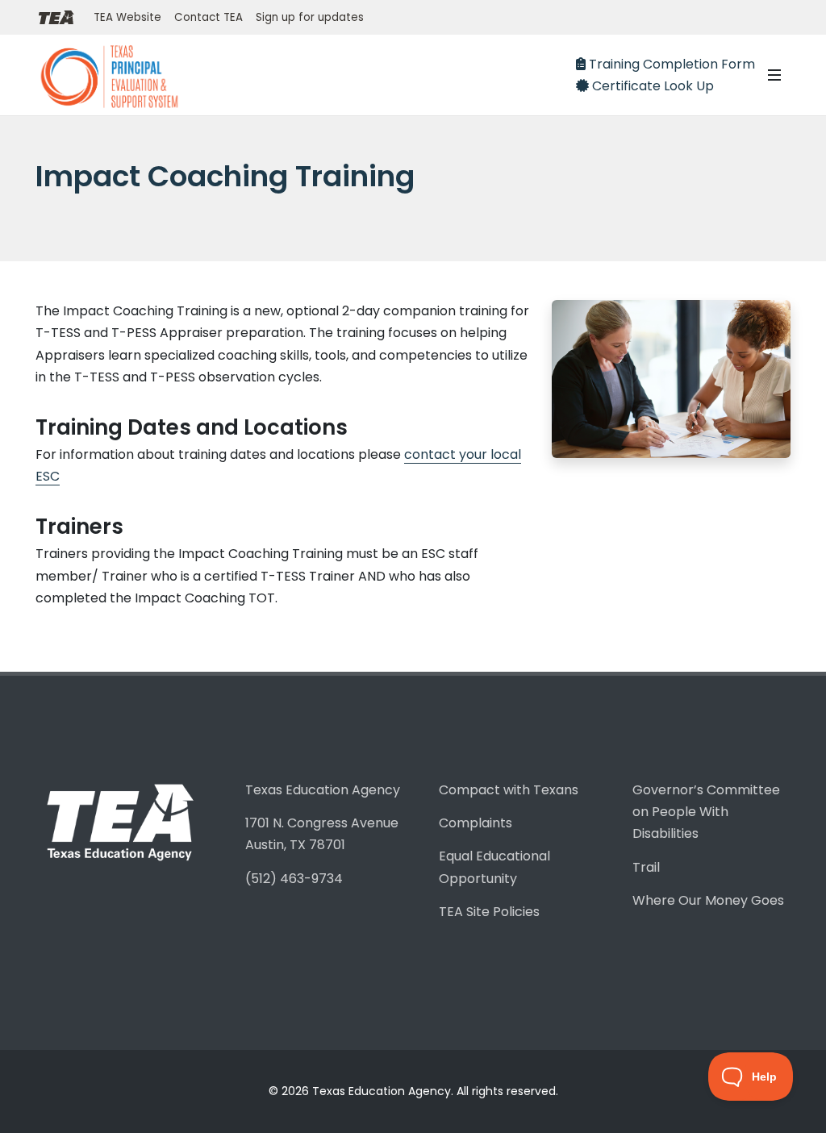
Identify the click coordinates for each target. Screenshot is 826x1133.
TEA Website (127, 17)
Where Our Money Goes (708, 900)
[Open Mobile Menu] (774, 75)
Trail (646, 867)
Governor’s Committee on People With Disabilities (706, 812)
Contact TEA (208, 17)
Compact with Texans (508, 790)
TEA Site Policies (489, 911)
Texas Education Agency (322, 790)
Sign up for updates (310, 17)
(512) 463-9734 (294, 878)
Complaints (475, 823)
